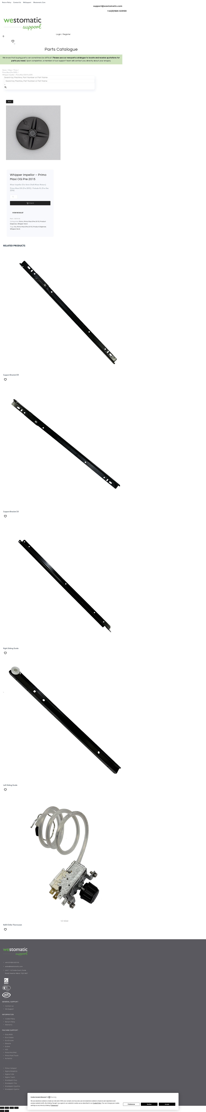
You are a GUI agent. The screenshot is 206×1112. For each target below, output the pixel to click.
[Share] (12, 1108)
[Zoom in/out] (2, 1108)
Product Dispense (39, 227)
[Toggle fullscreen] (7, 1108)
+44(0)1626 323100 (117, 11)
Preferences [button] (54, 1105)
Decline (149, 1104)
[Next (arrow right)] (7, 1111)
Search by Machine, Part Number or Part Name (26, 77)
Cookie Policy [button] (97, 1103)
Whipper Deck (22, 224)
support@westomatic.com (107, 6)
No (15, 227)
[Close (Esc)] (16, 1108)
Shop (10, 70)
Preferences (131, 1104)
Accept (167, 1104)
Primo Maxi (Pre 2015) (9, 72)
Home (4, 70)
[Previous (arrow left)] (2, 1111)
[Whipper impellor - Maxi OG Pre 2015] (33, 159)
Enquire (31, 203)
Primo (15, 70)
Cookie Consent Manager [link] (38, 1097)
